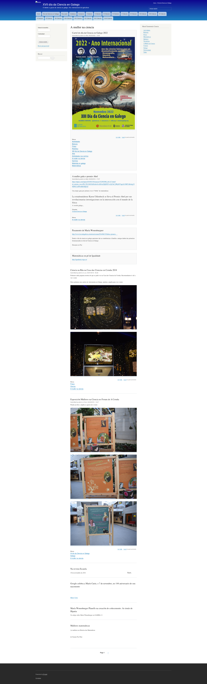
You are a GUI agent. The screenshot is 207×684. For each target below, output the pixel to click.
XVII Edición (108, 18)
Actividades (76, 141)
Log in (123, 137)
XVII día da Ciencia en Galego (61, 4)
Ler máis (118, 137)
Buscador (64, 14)
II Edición (98, 14)
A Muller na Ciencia (149, 43)
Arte (73, 154)
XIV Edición (78, 18)
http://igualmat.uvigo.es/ (79, 259)
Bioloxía (75, 144)
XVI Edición (98, 18)
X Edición (40, 18)
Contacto (81, 14)
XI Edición (49, 18)
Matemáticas (76, 166)
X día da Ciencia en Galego (79, 211)
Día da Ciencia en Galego (51, 14)
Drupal (45, 674)
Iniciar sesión (153, 8)
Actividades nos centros (80, 156)
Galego (72, 556)
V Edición (125, 14)
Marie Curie (74, 598)
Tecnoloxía (146, 41)
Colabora (73, 14)
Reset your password (43, 46)
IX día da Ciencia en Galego (80, 553)
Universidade (147, 50)
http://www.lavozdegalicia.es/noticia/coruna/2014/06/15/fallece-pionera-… (95, 234)
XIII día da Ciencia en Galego (82, 151)
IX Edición (162, 14)
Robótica (75, 149)
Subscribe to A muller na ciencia (71, 657)
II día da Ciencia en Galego (164, 3)
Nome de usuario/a (43, 27)
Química (75, 161)
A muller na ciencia (78, 158)
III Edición (106, 14)
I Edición (89, 14)
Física (74, 146)
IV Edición (115, 14)
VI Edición (133, 14)
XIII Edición (68, 18)
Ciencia (72, 386)
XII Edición (58, 18)
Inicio (154, 3)
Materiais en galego (79, 163)
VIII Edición (152, 14)
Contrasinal (41, 34)
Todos (145, 52)
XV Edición (87, 18)
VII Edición (142, 14)
